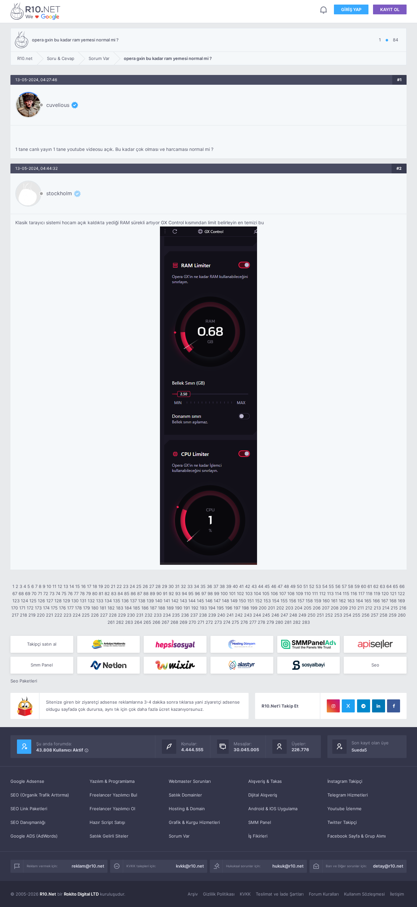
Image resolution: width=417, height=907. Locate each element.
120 (385, 593)
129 (66, 600)
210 (352, 607)
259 (392, 615)
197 (237, 607)
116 (354, 593)
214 (385, 607)
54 (324, 586)
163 (350, 600)
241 (230, 615)
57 (344, 586)
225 (86, 615)
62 (376, 586)
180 (94, 607)
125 (32, 600)
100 (224, 593)
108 (291, 593)
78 (82, 593)
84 (120, 593)
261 (111, 622)
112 (322, 593)
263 (129, 622)
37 (215, 586)
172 (30, 607)
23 (125, 586)
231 (139, 615)
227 (104, 615)
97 (203, 593)
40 (235, 586)
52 (311, 586)
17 (89, 586)
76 (70, 593)
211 (360, 607)
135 (116, 600)
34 (196, 586)
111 (315, 593)
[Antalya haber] (108, 644)
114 (338, 593)
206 (317, 607)
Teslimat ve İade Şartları (280, 894)
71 (40, 593)
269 (183, 622)
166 (376, 600)
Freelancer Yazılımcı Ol (112, 808)
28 (158, 586)
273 (218, 622)
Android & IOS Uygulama (272, 808)
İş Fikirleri (257, 836)
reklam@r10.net (88, 866)
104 (257, 593)
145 (200, 600)
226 (95, 615)
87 (139, 593)
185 (136, 607)
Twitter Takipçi (342, 822)
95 (191, 593)
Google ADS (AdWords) (34, 836)
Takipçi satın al (41, 644)
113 (330, 593)
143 (183, 600)
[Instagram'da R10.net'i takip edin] (333, 705)
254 (347, 615)
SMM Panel (259, 822)
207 (325, 607)
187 (153, 607)
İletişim (397, 894)
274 (226, 622)
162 (342, 600)
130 (75, 600)
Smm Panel (42, 664)
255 (356, 615)
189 (170, 607)
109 (299, 593)
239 (212, 615)
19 (100, 586)
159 (317, 600)
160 (326, 600)
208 (334, 607)
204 (298, 607)
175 (54, 607)
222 (58, 615)
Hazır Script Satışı (107, 822)
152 (258, 600)
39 (228, 586)
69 (27, 593)
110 (307, 593)
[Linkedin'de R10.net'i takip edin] (378, 705)
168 (392, 600)
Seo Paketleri (23, 680)
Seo (375, 664)
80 (94, 593)
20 (106, 586)
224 (76, 615)
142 (175, 600)
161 (334, 600)
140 (158, 600)
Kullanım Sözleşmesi (364, 894)
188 (161, 607)
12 (60, 586)
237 (194, 615)
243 (248, 615)
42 (247, 586)
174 (46, 607)
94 (184, 593)
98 (210, 593)
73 (52, 593)
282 (297, 622)
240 (221, 615)
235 (176, 615)
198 (245, 607)
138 (141, 600)
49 (292, 586)
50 (299, 586)
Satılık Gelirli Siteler (109, 836)
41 (241, 586)
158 (309, 600)
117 (361, 593)
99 (216, 593)
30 (171, 586)
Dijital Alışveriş (262, 794)
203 (289, 607)
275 (235, 622)
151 (250, 600)
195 (220, 607)
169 (401, 600)
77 (76, 593)
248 (293, 615)
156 (292, 600)
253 (338, 615)
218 (23, 615)
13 (66, 586)
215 (394, 607)
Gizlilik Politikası (219, 894)
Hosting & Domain (187, 808)
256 (365, 615)
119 (377, 593)
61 (369, 586)
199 (253, 607)
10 (49, 586)
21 (113, 586)
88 (146, 593)
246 (275, 615)
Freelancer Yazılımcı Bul (113, 794)
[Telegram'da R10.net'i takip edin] (363, 705)
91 (165, 593)
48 (286, 586)
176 (62, 607)
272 (209, 622)
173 (38, 607)
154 (275, 600)
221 (49, 615)
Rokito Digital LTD (81, 894)
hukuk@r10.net (288, 866)
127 (49, 600)
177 (70, 607)
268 (174, 622)
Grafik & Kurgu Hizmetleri (194, 822)
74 (58, 593)
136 (125, 600)
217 (15, 615)
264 (138, 622)
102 (240, 593)
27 (151, 586)
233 (158, 615)
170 (14, 607)
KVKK (245, 894)
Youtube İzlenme (344, 808)
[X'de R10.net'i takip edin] (348, 705)
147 (217, 600)
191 (186, 607)
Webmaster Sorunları (190, 781)
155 (284, 600)
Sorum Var (179, 836)
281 (288, 622)
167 (384, 600)
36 (209, 586)
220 (41, 615)
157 (300, 600)
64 (389, 586)
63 (382, 586)
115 (346, 593)
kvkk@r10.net (190, 866)
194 (211, 607)
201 (271, 607)
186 (145, 607)
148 (225, 600)
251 (320, 615)
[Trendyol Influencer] (175, 665)
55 (331, 586)
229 (122, 615)
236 (185, 615)
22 (119, 586)
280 (279, 622)
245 (266, 615)
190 (178, 607)
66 (402, 586)
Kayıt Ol (389, 9)
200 (262, 607)
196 (228, 607)
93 (177, 593)
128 (58, 600)
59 (357, 586)
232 (148, 615)
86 (133, 593)
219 (32, 615)
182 (111, 607)
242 (239, 615)
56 (337, 586)
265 (147, 622)
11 (54, 586)
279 (270, 622)
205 (307, 607)
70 (34, 593)
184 (128, 607)
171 (22, 607)
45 (267, 586)
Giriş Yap (351, 9)
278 (261, 622)
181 (103, 607)
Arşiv (193, 894)
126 (41, 600)
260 (402, 615)
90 (159, 593)
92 (171, 593)
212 (368, 607)
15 (77, 586)
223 (67, 615)
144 (191, 600)
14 (71, 586)
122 (401, 593)
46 (273, 586)
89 (152, 593)
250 (311, 615)
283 (306, 622)
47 (280, 586)
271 (200, 622)
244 (257, 615)
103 (248, 593)
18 (95, 586)
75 (64, 593)
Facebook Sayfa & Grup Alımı (356, 836)
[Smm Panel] (175, 644)
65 (395, 586)
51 (305, 586)
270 (192, 622)
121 (393, 593)
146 (208, 600)
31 (177, 586)
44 (260, 586)
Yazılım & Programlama (112, 781)
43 (254, 586)
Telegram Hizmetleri (347, 794)
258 (383, 615)
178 (78, 607)
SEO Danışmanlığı (27, 822)
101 (232, 593)
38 (222, 586)
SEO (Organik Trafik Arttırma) (39, 794)
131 (83, 600)
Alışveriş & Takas (265, 781)
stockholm (59, 193)
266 (156, 622)
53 (318, 586)
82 (107, 593)
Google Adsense (27, 781)
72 (45, 593)
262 (120, 622)
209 (344, 607)
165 (367, 600)
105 (265, 593)
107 (282, 593)
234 (167, 615)
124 (24, 600)
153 (267, 600)
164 (359, 600)
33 (190, 586)
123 (16, 600)
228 (113, 615)
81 (101, 593)
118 (369, 593)
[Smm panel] (308, 644)
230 (131, 615)
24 (132, 586)
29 (164, 586)
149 (233, 600)
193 (203, 607)
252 (329, 615)
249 (302, 615)
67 (14, 593)
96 (197, 593)
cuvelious (57, 105)
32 (183, 586)
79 (88, 593)
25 (138, 586)
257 (374, 615)
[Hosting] (241, 644)
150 (242, 600)
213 (377, 607)
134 (108, 600)
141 (167, 600)
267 (165, 622)
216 (402, 607)
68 (21, 593)
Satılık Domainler (185, 794)
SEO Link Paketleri (28, 808)
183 (119, 607)
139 (150, 600)
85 (126, 593)
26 (145, 586)
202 (280, 607)
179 (86, 607)
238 (203, 615)
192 (194, 607)
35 (203, 586)
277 (252, 622)
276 (244, 622)
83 (113, 593)
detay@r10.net (388, 866)
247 (284, 615)
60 (363, 586)
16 (83, 586)
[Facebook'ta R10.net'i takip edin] (393, 705)
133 (99, 600)
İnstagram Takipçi (344, 781)
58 (350, 586)
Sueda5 (359, 750)
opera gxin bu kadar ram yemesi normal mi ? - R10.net (36, 11)
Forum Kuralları (324, 894)
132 (91, 600)
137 (133, 600)
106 (274, 593)
